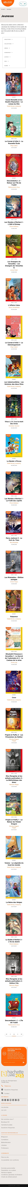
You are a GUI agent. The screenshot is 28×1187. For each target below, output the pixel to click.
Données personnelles (8, 1168)
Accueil (3, 9)
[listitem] (2, 1100)
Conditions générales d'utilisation (11, 1174)
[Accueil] (7, 3)
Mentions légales (6, 1172)
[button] (8, 39)
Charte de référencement (9, 1177)
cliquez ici (22, 1058)
